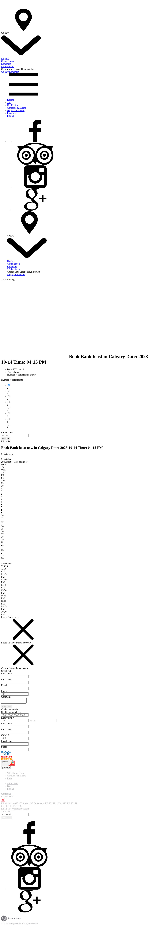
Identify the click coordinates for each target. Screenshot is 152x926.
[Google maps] (35, 210)
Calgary (5, 72)
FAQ (9, 778)
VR (9, 102)
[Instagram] (35, 187)
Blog (9, 786)
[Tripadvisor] (35, 164)
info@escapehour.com (18, 808)
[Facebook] (35, 141)
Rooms (10, 99)
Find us (10, 116)
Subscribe (6, 817)
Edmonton (14, 72)
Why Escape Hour (15, 110)
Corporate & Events (16, 108)
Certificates (12, 105)
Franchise (11, 113)
